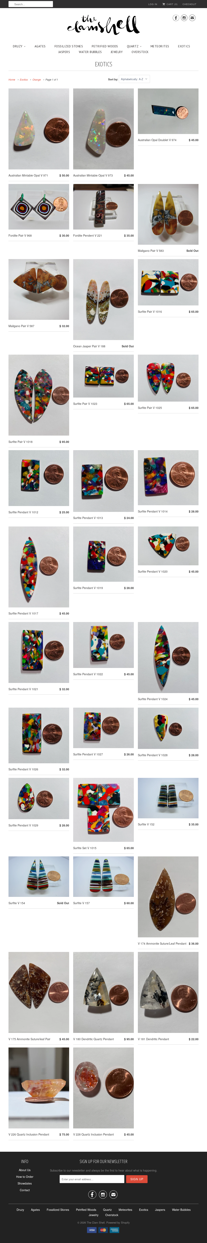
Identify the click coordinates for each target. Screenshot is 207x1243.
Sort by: (113, 79)
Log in (152, 4)
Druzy (18, 46)
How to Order (24, 1177)
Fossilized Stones (69, 46)
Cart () (172, 4)
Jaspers (64, 52)
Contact (25, 1190)
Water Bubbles (90, 52)
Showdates (25, 1183)
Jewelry (117, 52)
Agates (40, 46)
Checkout (189, 4)
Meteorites (160, 46)
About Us (25, 1170)
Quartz (133, 46)
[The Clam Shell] (103, 25)
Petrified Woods (105, 46)
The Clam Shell (96, 1222)
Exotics (184, 46)
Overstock (140, 52)
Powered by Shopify (118, 1222)
